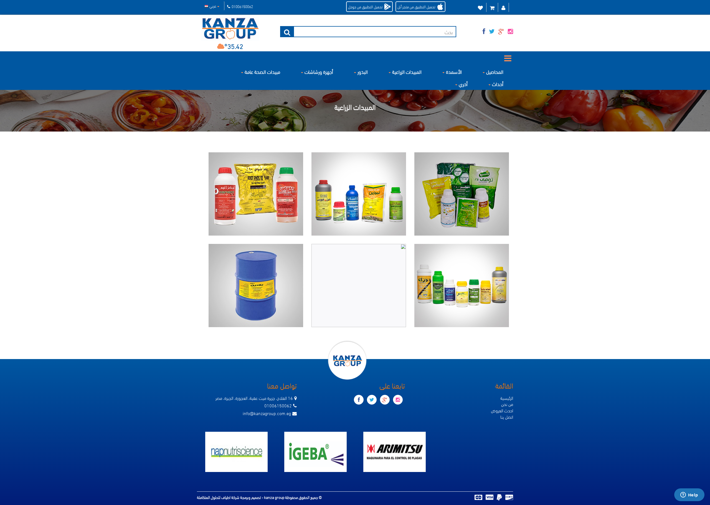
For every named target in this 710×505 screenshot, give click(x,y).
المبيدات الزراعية (407, 71)
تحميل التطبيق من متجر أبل (416, 6)
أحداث (497, 83)
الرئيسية (506, 398)
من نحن (507, 404)
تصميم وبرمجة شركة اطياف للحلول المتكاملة (229, 497)
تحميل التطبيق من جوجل (365, 6)
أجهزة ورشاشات (319, 71)
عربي (213, 5)
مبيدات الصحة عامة (262, 71)
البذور (362, 71)
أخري (463, 83)
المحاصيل (494, 71)
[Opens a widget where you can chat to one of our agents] (689, 495)
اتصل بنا (506, 417)
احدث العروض (502, 410)
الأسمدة (454, 71)
